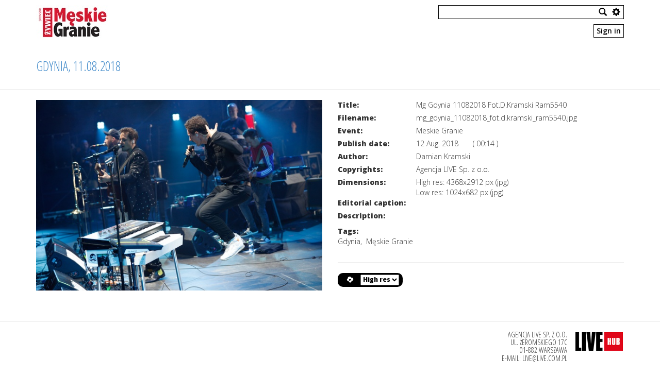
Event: (350, 130)
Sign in (609, 31)
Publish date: (363, 143)
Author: (353, 156)
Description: (361, 215)
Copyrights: (360, 169)
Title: (348, 105)
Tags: (348, 231)
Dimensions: (362, 182)
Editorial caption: (372, 203)
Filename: (357, 118)
